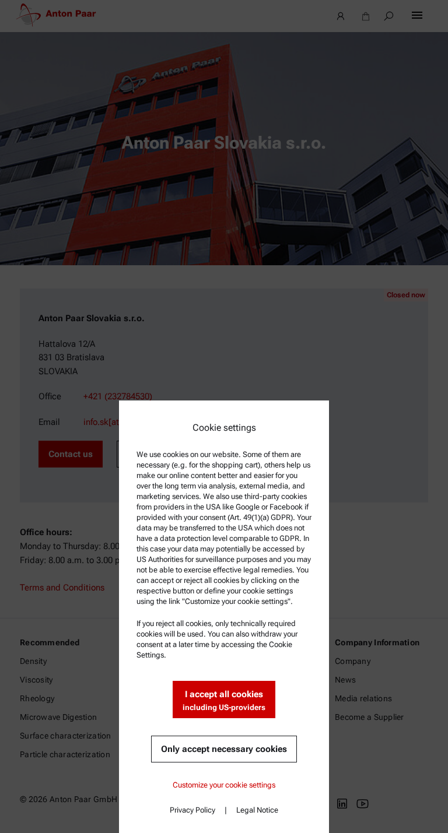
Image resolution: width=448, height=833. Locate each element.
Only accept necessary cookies (224, 749)
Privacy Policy (192, 810)
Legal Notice (257, 810)
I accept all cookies (224, 700)
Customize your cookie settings (224, 785)
